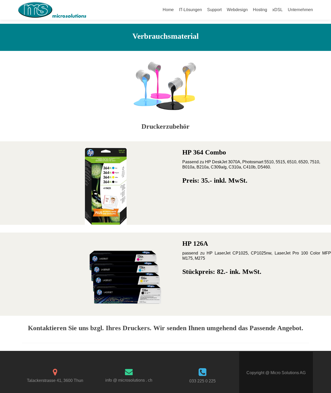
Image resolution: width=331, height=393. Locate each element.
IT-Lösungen (190, 9)
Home (168, 9)
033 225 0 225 (202, 381)
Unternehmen (300, 9)
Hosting (260, 9)
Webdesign (237, 9)
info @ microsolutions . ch (128, 380)
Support (214, 9)
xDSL (277, 9)
